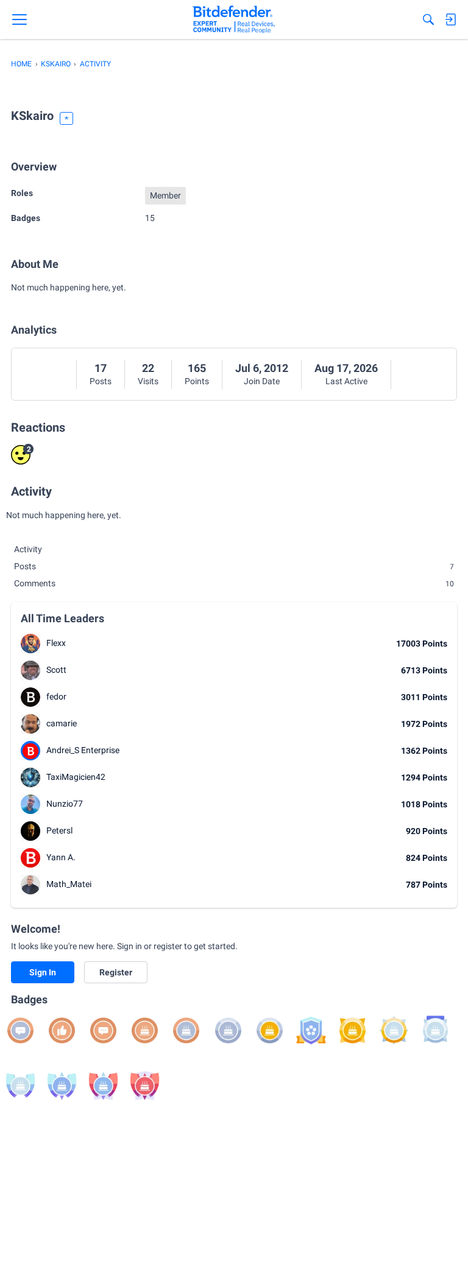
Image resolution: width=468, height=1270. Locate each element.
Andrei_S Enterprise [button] (82, 750)
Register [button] (115, 972)
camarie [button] (61, 723)
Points (197, 381)
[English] (233, 19)
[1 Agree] (62, 1030)
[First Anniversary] (145, 1030)
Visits (148, 381)
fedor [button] (56, 696)
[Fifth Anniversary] (352, 1030)
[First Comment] (103, 1030)
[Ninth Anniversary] (62, 1086)
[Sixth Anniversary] (394, 1030)
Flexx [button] (56, 643)
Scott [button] (56, 670)
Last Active (346, 381)
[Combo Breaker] (311, 1030)
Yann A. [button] (61, 857)
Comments (234, 583)
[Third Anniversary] (228, 1030)
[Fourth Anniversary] (270, 1030)
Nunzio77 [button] (64, 804)
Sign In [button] (42, 972)
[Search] (428, 19)
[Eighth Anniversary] (20, 1086)
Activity (28, 549)
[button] (30, 643)
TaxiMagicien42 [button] (75, 777)
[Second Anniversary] (186, 1030)
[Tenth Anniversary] (103, 1086)
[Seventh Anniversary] (435, 1030)
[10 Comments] (20, 1030)
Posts (101, 381)
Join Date (262, 381)
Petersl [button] (59, 830)
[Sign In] (450, 19)
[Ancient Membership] (145, 1086)
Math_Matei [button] (68, 884)
